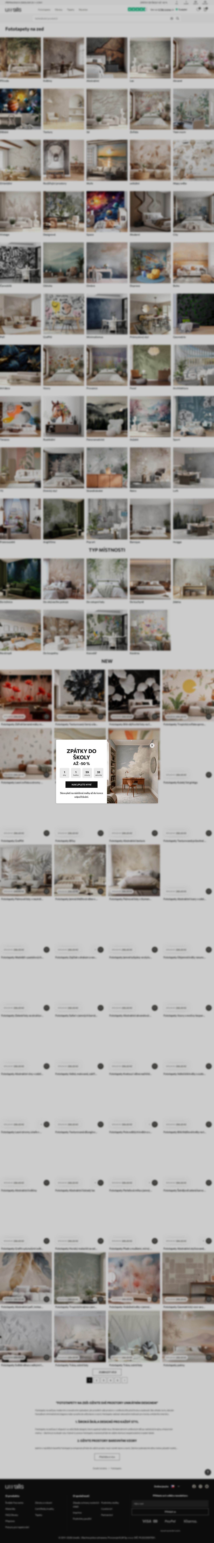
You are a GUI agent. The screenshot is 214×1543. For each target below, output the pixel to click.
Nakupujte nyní (81, 784)
